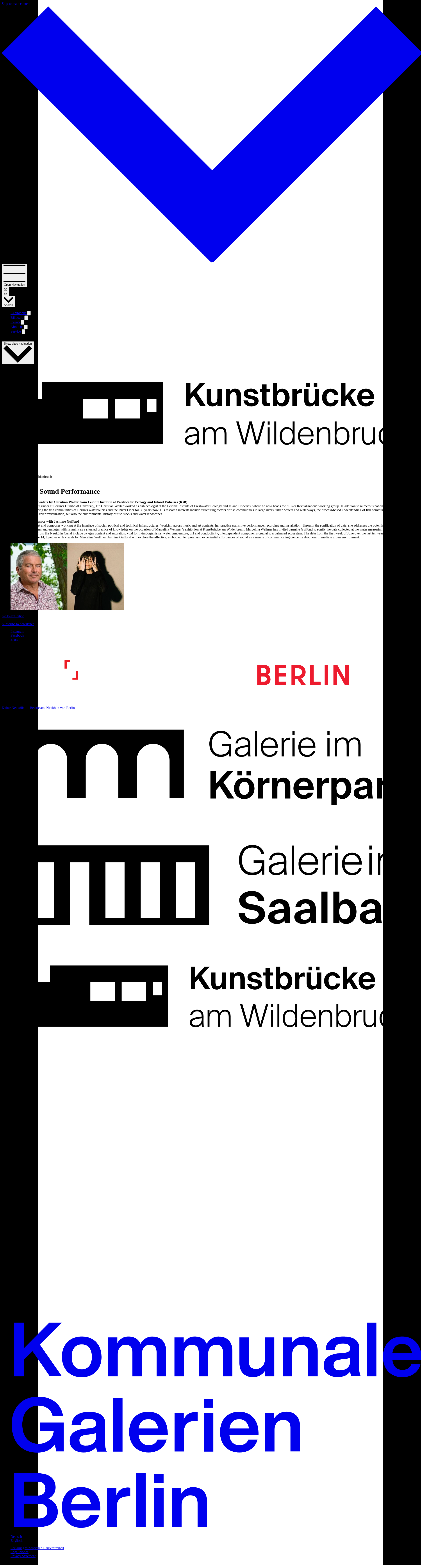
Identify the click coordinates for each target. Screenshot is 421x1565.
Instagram (17, 631)
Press (14, 639)
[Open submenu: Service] (23, 331)
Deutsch (16, 1536)
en (5, 294)
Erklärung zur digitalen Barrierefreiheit (37, 1548)
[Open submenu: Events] (22, 322)
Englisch (17, 1540)
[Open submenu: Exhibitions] (29, 313)
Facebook (17, 635)
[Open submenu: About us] (26, 327)
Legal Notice (20, 1552)
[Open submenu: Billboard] (26, 317)
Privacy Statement (23, 1556)
